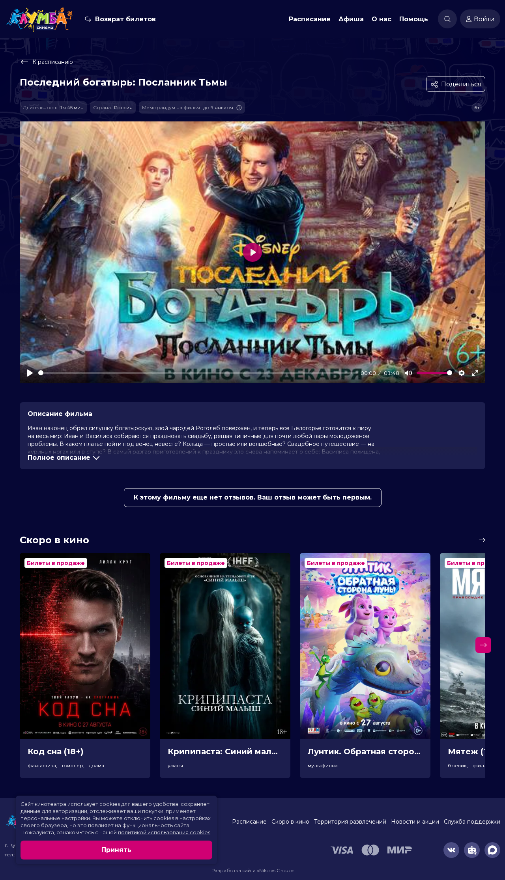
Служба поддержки (472, 821)
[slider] (198, 373)
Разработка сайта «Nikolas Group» (252, 870)
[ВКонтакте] (451, 850)
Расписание (310, 19)
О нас (381, 19)
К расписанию (52, 61)
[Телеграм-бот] (472, 850)
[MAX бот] (492, 850)
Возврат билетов (125, 19)
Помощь (413, 19)
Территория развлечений (350, 821)
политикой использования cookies (164, 832)
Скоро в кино (290, 821)
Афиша (351, 19)
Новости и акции (415, 821)
